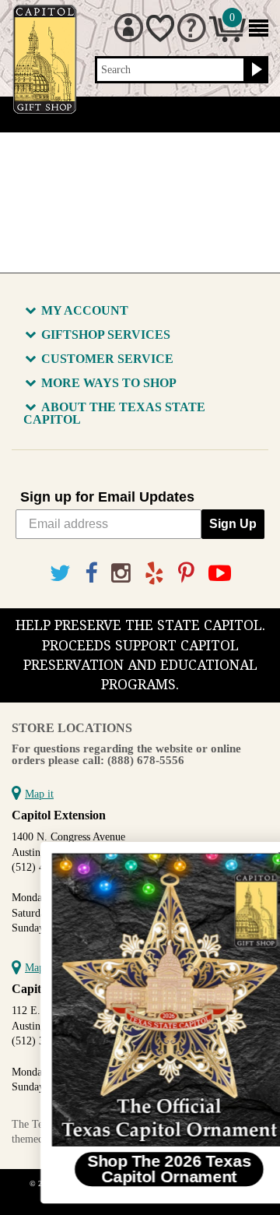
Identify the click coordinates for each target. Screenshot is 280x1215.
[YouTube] (219, 573)
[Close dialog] (259, 857)
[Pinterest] (186, 573)
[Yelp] (154, 573)
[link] (144, 1000)
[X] (60, 573)
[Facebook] (91, 573)
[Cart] (227, 38)
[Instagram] (121, 573)
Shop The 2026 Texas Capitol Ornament (145, 1168)
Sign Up (233, 523)
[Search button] (254, 70)
